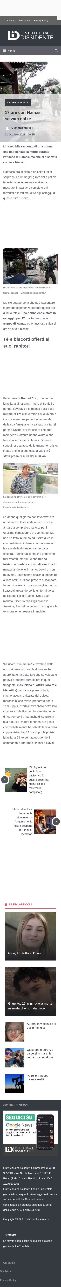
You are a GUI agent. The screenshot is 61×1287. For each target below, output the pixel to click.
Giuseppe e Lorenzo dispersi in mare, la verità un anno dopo (40, 1053)
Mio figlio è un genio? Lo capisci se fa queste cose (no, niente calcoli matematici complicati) (39, 780)
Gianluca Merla (21, 127)
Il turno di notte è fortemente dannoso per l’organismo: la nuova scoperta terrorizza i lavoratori (22, 822)
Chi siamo (10, 20)
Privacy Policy (41, 20)
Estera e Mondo (18, 102)
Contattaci (9, 1224)
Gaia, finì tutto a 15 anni (25, 953)
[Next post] (56, 821)
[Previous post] (4, 779)
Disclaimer (24, 20)
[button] (56, 50)
